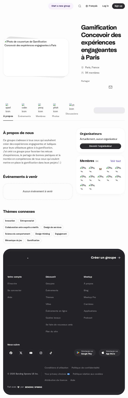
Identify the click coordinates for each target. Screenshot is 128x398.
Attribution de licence (56, 380)
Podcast (88, 318)
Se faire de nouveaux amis (59, 325)
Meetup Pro (90, 297)
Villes (48, 304)
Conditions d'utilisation (57, 368)
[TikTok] (50, 352)
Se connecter (14, 290)
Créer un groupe (103, 257)
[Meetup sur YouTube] (30, 352)
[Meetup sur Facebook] (10, 352)
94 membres (92, 73)
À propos (88, 284)
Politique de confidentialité (86, 368)
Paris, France (92, 67)
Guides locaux (53, 318)
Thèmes (50, 297)
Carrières (88, 304)
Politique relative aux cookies (88, 374)
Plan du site (52, 332)
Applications (90, 311)
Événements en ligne (56, 311)
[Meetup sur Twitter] (20, 352)
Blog (86, 290)
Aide (9, 297)
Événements (52, 290)
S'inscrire (12, 284)
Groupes (50, 284)
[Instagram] (40, 352)
